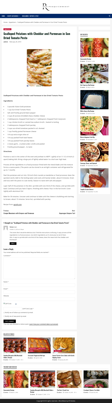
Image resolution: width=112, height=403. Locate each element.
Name (6, 282)
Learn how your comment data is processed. (43, 324)
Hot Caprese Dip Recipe (87, 85)
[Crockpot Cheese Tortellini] (96, 379)
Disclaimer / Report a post (30, 16)
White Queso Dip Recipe (87, 111)
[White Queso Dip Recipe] (94, 99)
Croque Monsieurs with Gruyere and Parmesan (19, 211)
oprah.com (17, 204)
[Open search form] (109, 16)
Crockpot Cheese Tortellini (91, 390)
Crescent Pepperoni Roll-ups (36, 355)
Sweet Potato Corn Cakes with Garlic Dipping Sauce (63, 356)
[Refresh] (16, 304)
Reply (13, 243)
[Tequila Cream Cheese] (94, 177)
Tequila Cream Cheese (86, 189)
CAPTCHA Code (27, 309)
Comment (7, 256)
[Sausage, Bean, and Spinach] (94, 151)
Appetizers (7, 29)
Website (6, 296)
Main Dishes (41, 348)
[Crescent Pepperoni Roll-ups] (39, 345)
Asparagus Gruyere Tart (67, 211)
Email (6, 289)
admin (6, 42)
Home (3, 16)
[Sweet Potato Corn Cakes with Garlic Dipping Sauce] (63, 345)
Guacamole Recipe (85, 59)
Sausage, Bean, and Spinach (88, 163)
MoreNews (62, 401)
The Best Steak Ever (63, 390)
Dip (83, 55)
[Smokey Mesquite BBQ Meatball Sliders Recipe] (15, 345)
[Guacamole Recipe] (94, 47)
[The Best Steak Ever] (69, 379)
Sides (31, 351)
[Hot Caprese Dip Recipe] (94, 73)
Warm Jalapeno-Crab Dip (87, 137)
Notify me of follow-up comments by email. (19, 312)
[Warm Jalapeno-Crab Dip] (94, 125)
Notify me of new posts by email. (15, 316)
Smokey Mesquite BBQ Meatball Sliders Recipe (13, 356)
